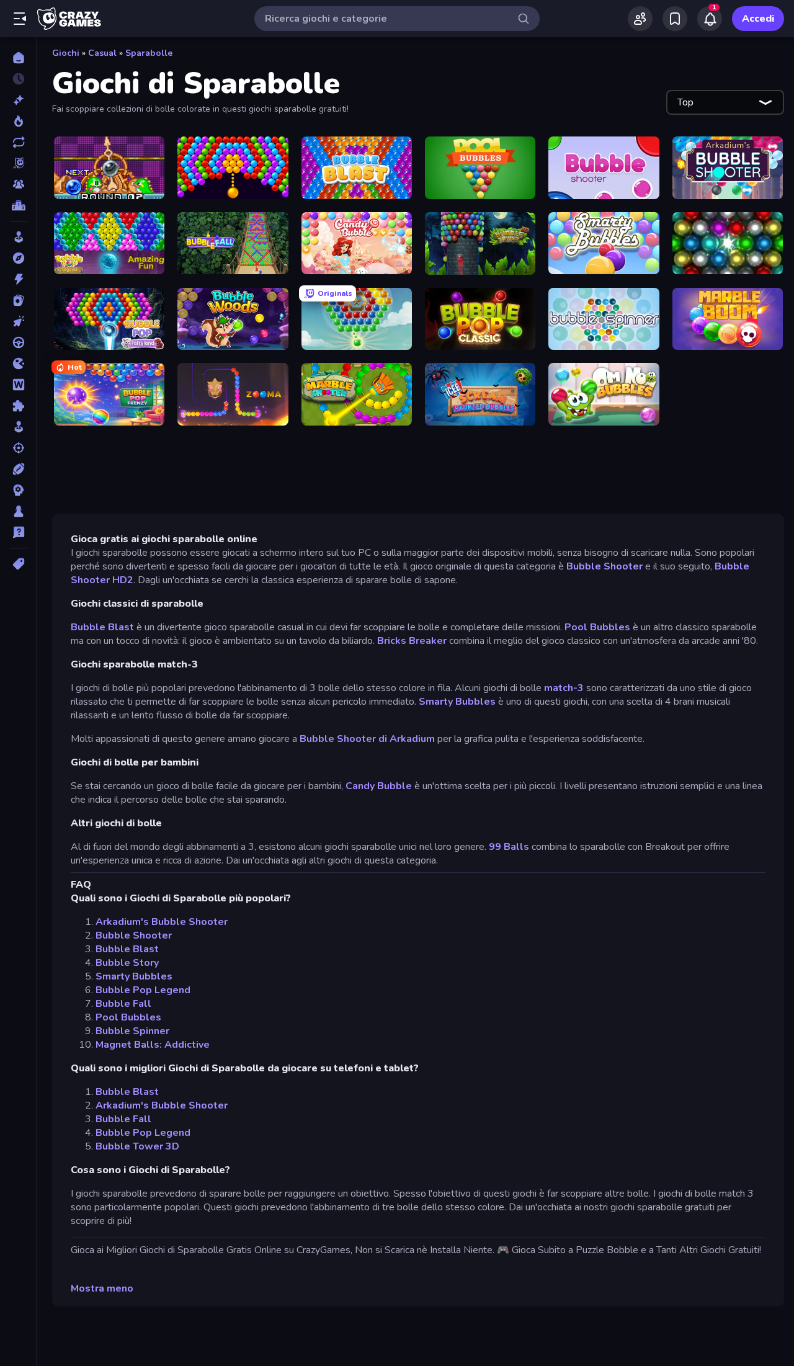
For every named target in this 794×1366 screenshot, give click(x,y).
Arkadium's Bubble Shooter (162, 922)
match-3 (564, 688)
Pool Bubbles (597, 627)
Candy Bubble (379, 786)
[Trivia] (18, 532)
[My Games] (674, 18)
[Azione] (18, 279)
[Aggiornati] (18, 142)
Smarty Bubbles (457, 701)
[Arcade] (18, 237)
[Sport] (18, 469)
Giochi (65, 53)
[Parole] (18, 384)
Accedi (758, 18)
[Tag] (18, 563)
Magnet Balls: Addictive (153, 1044)
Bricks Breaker (412, 641)
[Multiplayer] (18, 184)
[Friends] (640, 18)
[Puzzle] (18, 405)
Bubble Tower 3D (137, 1146)
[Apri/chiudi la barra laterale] (20, 18)
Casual (102, 53)
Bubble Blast (103, 627)
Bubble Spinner (132, 1031)
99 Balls (509, 847)
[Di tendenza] (18, 121)
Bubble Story (127, 963)
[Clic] (18, 321)
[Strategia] (18, 490)
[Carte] (18, 300)
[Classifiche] (18, 205)
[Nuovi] (18, 99)
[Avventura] (18, 258)
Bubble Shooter (604, 566)
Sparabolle (148, 53)
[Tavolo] (18, 511)
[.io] (18, 363)
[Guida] (18, 342)
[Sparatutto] (18, 447)
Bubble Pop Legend (143, 990)
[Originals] (18, 163)
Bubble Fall (123, 1004)
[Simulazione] (18, 426)
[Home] (18, 57)
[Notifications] (709, 18)
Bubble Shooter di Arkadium (367, 739)
